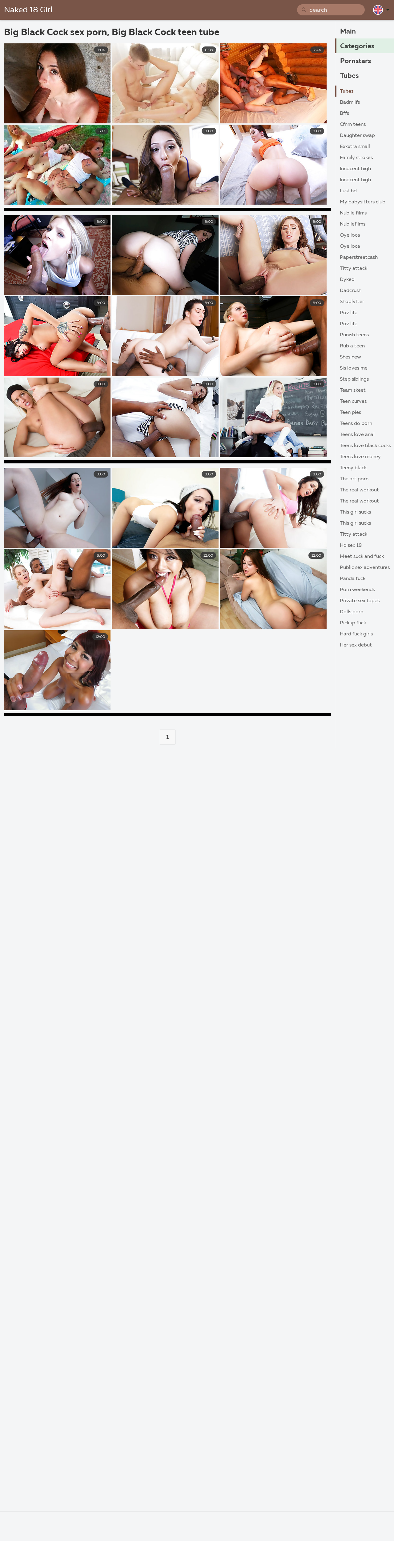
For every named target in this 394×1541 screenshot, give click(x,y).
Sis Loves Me (354, 368)
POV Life (348, 312)
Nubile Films (353, 213)
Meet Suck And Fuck (362, 556)
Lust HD (348, 191)
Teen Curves (353, 401)
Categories (357, 46)
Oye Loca (350, 235)
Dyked (347, 279)
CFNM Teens (353, 124)
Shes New (350, 357)
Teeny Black (353, 468)
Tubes (349, 76)
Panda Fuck (352, 578)
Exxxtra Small (355, 146)
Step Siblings (354, 379)
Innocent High (355, 168)
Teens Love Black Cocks (365, 445)
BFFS (344, 113)
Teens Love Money (360, 456)
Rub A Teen (352, 346)
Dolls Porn (351, 612)
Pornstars (355, 61)
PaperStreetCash (359, 257)
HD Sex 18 (351, 545)
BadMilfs (350, 102)
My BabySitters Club (362, 202)
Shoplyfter (352, 301)
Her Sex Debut (356, 645)
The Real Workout (359, 490)
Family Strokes (356, 157)
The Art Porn (354, 479)
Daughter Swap (357, 135)
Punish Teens (354, 335)
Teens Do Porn (356, 423)
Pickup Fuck (353, 623)
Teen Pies (350, 412)
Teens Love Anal (357, 434)
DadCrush (350, 290)
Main (348, 31)
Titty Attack (353, 268)
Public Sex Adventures (365, 567)
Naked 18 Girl (28, 10)
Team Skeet (353, 390)
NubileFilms (352, 224)
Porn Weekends (357, 589)
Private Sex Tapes (360, 600)
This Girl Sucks (355, 512)
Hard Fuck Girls (356, 634)
